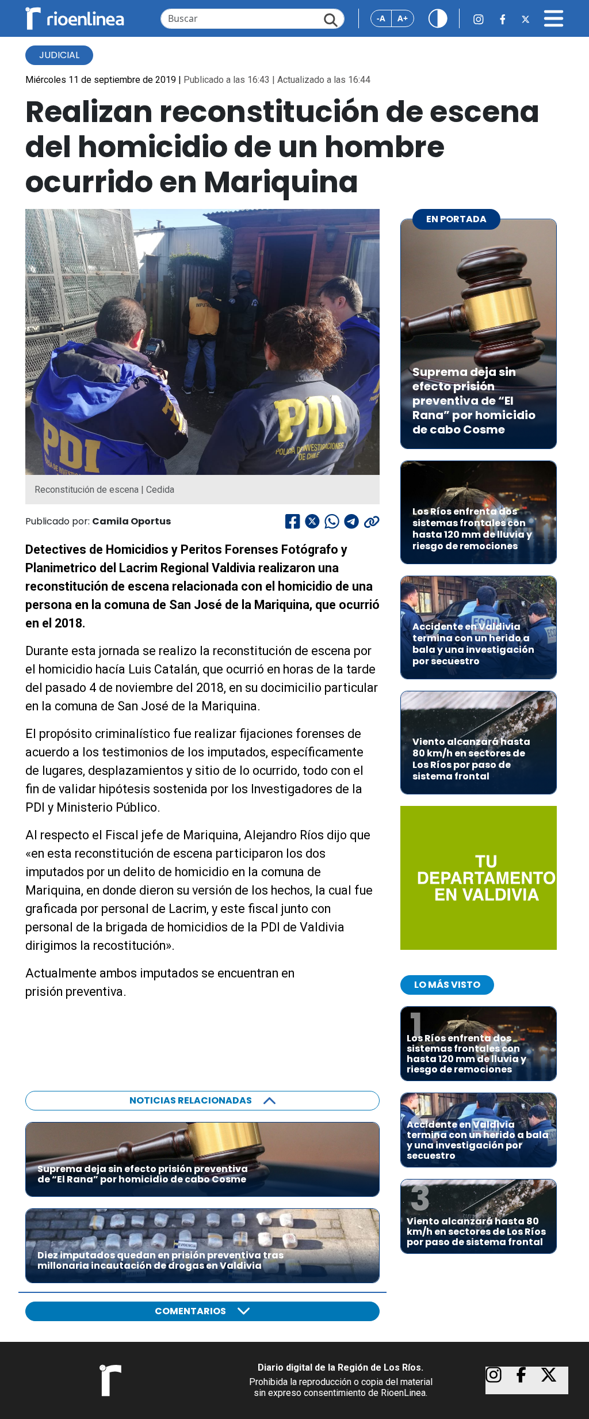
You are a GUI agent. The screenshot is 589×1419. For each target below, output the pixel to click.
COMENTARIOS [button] (190, 1311)
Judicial (59, 55)
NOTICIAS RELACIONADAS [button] (190, 1100)
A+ (402, 18)
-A (381, 18)
